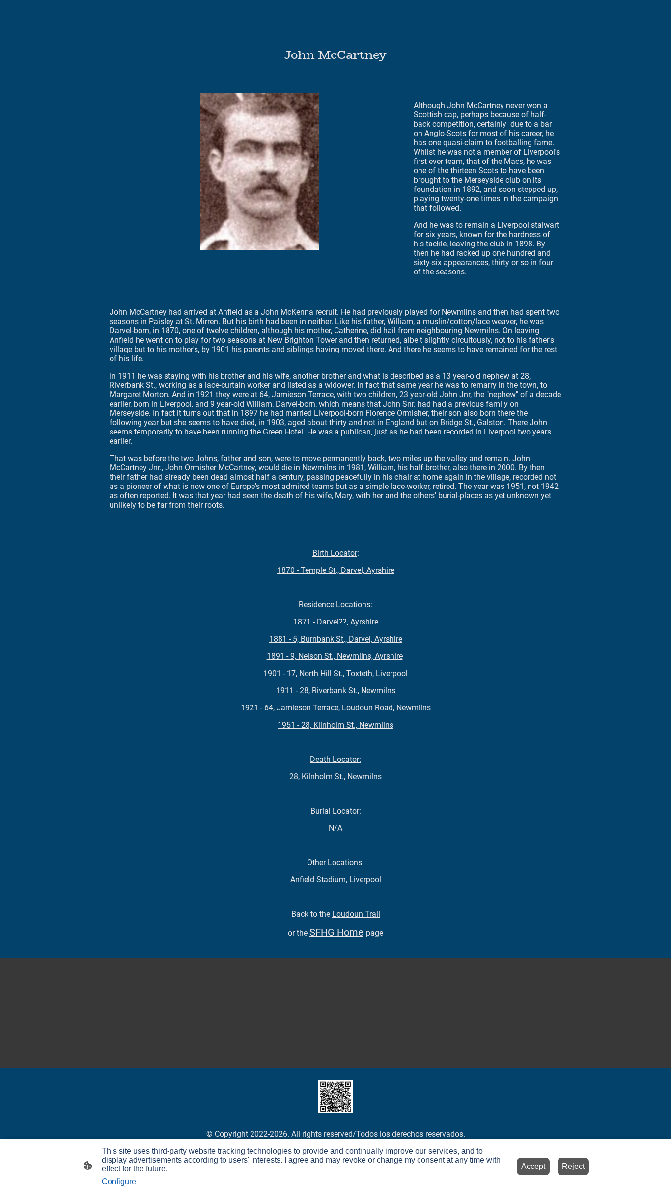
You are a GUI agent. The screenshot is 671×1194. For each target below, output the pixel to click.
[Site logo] (335, 1096)
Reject (573, 1166)
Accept (533, 1166)
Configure (119, 1181)
